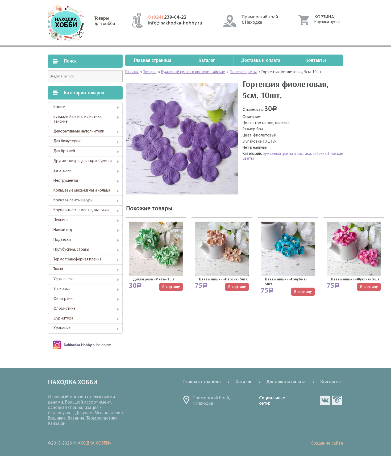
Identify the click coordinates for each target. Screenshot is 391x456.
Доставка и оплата (260, 60)
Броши (59, 107)
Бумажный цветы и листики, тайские (77, 119)
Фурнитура (63, 319)
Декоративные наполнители (78, 132)
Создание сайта (327, 443)
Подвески (62, 240)
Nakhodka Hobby (78, 345)
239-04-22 (167, 17)
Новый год (62, 230)
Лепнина (60, 220)
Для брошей (64, 151)
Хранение (62, 328)
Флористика (64, 309)
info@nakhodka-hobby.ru (175, 23)
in (337, 400)
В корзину (171, 286)
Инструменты (65, 181)
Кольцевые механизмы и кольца (81, 191)
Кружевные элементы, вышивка (81, 210)
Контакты (315, 60)
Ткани (58, 269)
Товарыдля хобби (104, 21)
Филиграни (63, 299)
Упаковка (61, 289)
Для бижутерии (67, 141)
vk (325, 400)
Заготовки (62, 171)
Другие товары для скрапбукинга (82, 161)
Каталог (206, 60)
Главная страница (152, 60)
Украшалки (63, 279)
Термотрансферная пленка (77, 260)
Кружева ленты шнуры (73, 200)
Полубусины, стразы (71, 250)
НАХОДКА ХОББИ (92, 443)
